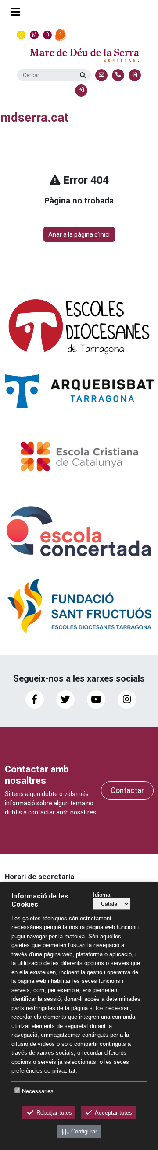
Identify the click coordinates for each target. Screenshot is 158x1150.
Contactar (127, 790)
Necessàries (38, 1091)
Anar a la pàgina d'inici (79, 234)
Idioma (101, 894)
